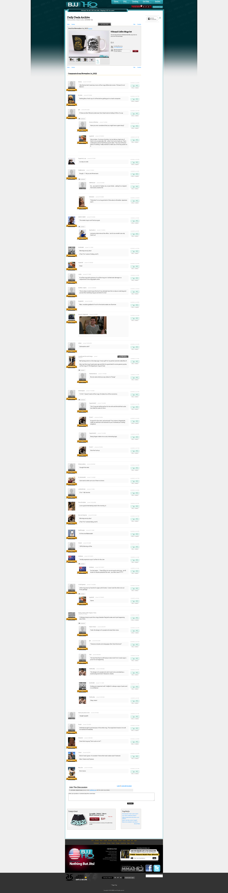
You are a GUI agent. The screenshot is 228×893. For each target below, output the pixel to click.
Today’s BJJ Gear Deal (111, 851)
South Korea (123, 843)
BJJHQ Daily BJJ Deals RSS (110, 859)
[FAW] (126, 2)
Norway (108, 843)
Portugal (117, 843)
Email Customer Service (111, 857)
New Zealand (103, 843)
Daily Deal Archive (112, 854)
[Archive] (158, 2)
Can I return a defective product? (129, 815)
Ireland (128, 840)
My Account (156, 6)
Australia (97, 840)
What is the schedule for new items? (130, 822)
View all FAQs (137, 823)
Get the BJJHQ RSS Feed (118, 46)
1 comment (82, 226)
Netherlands (96, 843)
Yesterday (139, 24)
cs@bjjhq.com (93, 790)
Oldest (68, 24)
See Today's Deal (104, 24)
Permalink (90, 28)
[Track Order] (136, 2)
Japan (135, 840)
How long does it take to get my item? (130, 813)
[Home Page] (116, 2)
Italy (132, 840)
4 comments (82, 399)
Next (134, 24)
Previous (73, 24)
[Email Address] (154, 858)
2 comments (82, 118)
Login (161, 6)
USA (92, 840)
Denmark (110, 840)
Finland (120, 840)
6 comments (82, 623)
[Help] (147, 2)
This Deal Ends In (107, 877)
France (124, 840)
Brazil (101, 840)
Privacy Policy (113, 860)
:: (146, 7)
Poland (113, 843)
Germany (115, 840)
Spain (128, 843)
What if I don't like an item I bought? (129, 820)
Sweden (132, 843)
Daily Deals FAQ (113, 853)
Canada (105, 840)
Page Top (114, 885)
